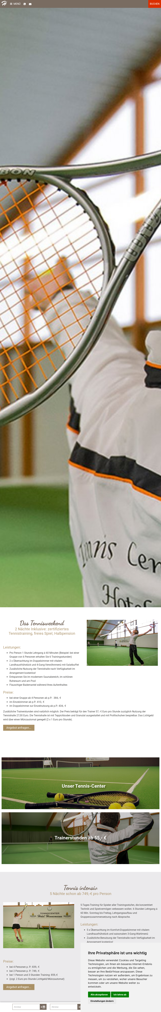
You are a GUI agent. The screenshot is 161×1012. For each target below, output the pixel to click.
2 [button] (122, 623)
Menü (16, 3)
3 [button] (126, 623)
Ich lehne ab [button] (120, 994)
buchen (154, 3)
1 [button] (119, 623)
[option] (80, 303)
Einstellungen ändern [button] (102, 1001)
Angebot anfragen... (18, 727)
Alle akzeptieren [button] (99, 994)
